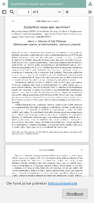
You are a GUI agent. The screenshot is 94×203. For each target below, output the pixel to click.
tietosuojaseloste (62, 183)
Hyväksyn (75, 193)
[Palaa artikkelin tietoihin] (4, 4)
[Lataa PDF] (90, 4)
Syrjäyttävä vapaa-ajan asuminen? (36, 4)
